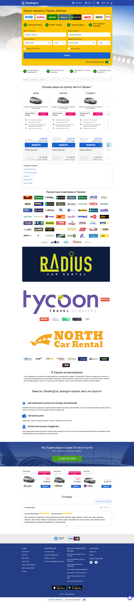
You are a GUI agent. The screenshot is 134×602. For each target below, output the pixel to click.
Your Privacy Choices (72, 600)
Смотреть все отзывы (103, 501)
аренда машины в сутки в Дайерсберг (74, 565)
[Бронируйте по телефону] (94, 3)
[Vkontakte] (91, 562)
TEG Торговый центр (30, 173)
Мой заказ (79, 3)
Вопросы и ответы (49, 558)
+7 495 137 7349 (67, 458)
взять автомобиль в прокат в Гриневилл (76, 560)
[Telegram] (96, 562)
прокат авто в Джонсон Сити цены (75, 577)
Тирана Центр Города (30, 114)
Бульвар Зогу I (28, 179)
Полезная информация (51, 555)
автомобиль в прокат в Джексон (77, 572)
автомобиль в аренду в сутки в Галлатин (76, 555)
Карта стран (25, 561)
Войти (89, 3)
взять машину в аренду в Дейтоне (77, 569)
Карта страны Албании (29, 564)
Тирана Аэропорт (31, 150)
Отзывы (24, 571)
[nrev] (114, 515)
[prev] (20, 515)
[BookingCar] (30, 3)
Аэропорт (26, 176)
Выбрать (36, 145)
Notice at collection (55, 600)
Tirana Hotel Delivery (29, 169)
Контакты (25, 555)
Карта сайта (25, 558)
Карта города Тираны (28, 568)
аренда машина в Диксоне (75, 581)
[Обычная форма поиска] (107, 62)
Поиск (67, 55)
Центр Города (27, 183)
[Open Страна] (111, 3)
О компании (25, 551)
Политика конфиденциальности (54, 561)
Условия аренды (49, 551)
